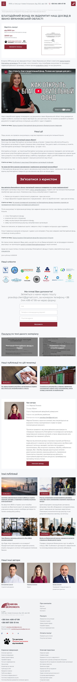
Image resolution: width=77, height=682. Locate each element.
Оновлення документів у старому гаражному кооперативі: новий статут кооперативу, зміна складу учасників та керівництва (56, 388)
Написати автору (38, 463)
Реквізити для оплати (46, 636)
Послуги (6, 334)
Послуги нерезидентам (8, 662)
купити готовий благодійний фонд (33, 244)
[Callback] (73, 4)
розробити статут (42, 65)
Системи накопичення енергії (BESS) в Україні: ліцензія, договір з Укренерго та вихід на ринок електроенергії (18, 499)
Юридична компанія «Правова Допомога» (13, 10)
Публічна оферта (6, 673)
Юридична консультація (47, 619)
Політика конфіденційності (9, 675)
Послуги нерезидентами (47, 628)
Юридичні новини (6, 671)
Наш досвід (4, 664)
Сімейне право (44, 655)
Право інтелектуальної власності (49, 673)
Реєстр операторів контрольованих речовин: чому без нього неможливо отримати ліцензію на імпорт (57, 499)
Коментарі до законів (7, 666)
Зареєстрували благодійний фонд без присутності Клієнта (32, 238)
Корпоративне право (46, 677)
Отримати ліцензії (45, 621)
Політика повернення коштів (9, 677)
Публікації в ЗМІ (6, 668)
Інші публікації (9, 473)
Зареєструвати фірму (46, 623)
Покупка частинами (46, 638)
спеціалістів (5, 251)
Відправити (38, 324)
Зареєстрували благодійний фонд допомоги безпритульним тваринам (37, 125)
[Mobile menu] (3, 4)
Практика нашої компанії (55, 10)
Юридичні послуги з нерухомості (49, 657)
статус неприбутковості (38, 190)
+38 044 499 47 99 (58, 4)
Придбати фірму (44, 625)
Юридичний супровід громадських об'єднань (53, 659)
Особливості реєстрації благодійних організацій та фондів (32, 162)
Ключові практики (6, 653)
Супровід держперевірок (47, 675)
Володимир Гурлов (7, 584)
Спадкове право (44, 680)
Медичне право (44, 653)
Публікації (43, 608)
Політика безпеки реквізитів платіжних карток (15, 680)
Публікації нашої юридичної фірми (37, 10)
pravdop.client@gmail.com (49, 417)
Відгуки (42, 606)
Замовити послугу (15, 47)
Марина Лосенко (32, 584)
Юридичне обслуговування (48, 668)
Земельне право (44, 666)
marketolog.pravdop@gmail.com (20, 629)
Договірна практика (46, 664)
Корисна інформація (7, 655)
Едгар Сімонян (57, 584)
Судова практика (45, 671)
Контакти (42, 610)
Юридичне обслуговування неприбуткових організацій (56, 662)
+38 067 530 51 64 (10, 622)
